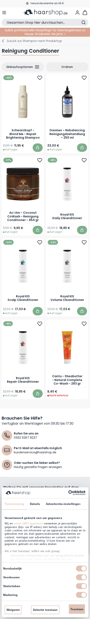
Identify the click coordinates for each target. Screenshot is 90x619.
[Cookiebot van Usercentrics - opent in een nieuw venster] (67, 492)
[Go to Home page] (45, 12)
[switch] (81, 577)
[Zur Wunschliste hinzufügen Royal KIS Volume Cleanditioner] (84, 242)
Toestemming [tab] (14, 504)
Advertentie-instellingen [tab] (63, 504)
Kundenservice (45, 3)
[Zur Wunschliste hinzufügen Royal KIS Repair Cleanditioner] (39, 323)
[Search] (83, 22)
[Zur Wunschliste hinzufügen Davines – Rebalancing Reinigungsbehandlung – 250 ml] (84, 77)
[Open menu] (4, 12)
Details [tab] (35, 504)
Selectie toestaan (45, 609)
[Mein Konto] (77, 12)
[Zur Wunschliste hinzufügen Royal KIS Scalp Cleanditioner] (39, 242)
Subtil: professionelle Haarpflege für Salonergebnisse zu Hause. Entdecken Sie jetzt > (45, 32)
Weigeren (13, 609)
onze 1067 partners (28, 523)
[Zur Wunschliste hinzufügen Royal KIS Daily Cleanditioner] (84, 160)
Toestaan (77, 609)
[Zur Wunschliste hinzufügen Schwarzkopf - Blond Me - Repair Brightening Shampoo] (39, 77)
